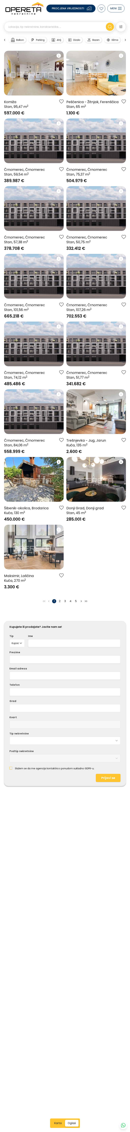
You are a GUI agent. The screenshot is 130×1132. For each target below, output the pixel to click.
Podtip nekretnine (21, 751)
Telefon (14, 685)
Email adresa (18, 668)
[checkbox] (10, 768)
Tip (11, 636)
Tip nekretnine (19, 733)
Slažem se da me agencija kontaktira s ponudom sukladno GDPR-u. (54, 768)
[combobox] (17, 643)
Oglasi (72, 1123)
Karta (58, 1123)
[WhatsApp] (123, 1125)
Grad (12, 701)
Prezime (14, 652)
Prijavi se (108, 778)
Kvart (13, 717)
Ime (30, 636)
